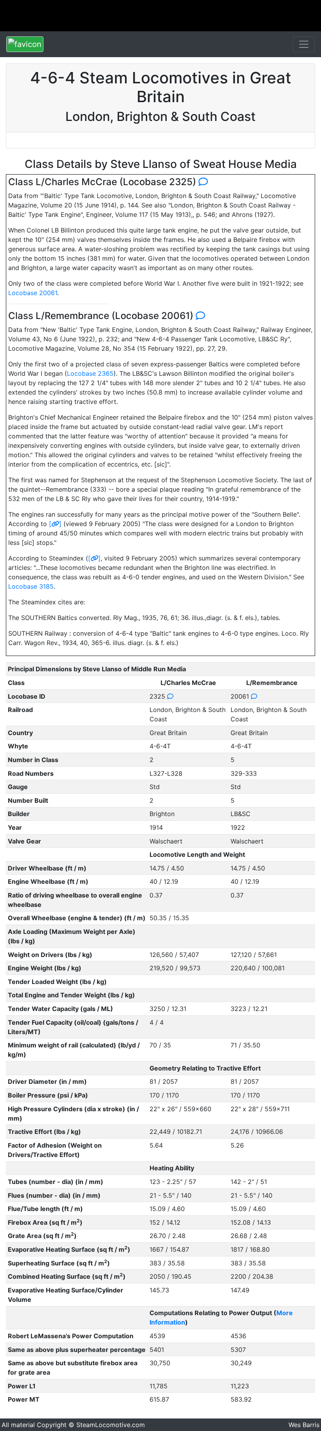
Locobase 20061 (32, 293)
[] (55, 524)
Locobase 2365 (90, 373)
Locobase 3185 (31, 586)
